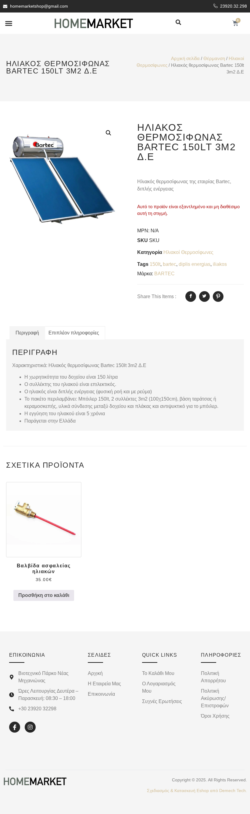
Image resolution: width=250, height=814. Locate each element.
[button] (9, 23)
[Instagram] (30, 727)
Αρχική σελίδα (185, 58)
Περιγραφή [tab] (27, 332)
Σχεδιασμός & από (197, 790)
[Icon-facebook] (14, 727)
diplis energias (194, 264)
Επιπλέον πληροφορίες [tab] (73, 332)
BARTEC (164, 273)
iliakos (220, 264)
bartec (169, 264)
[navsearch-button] (178, 23)
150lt (155, 264)
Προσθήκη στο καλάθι (43, 595)
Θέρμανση (214, 58)
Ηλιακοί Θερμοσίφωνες (188, 252)
